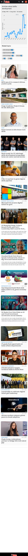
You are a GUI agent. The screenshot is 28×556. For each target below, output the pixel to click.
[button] (2, 2)
